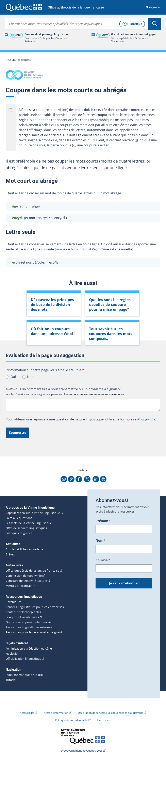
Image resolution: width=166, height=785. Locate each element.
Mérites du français (19, 585)
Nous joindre (153, 7)
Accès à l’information (56, 713)
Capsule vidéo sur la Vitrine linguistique (33, 513)
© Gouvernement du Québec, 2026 (81, 750)
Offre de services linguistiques (26, 528)
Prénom (103, 521)
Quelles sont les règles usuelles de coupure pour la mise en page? (110, 304)
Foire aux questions (19, 518)
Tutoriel (11, 680)
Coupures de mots (19, 60)
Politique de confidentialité (71, 720)
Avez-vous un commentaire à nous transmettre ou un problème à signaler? (63, 389)
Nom (100, 540)
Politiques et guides (19, 533)
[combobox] (76, 24)
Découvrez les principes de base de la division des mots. (52, 304)
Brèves (10, 554)
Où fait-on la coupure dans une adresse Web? (52, 331)
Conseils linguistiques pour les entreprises (35, 607)
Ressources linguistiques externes (29, 627)
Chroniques (13, 602)
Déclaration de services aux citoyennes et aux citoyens (110, 713)
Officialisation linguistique (23, 658)
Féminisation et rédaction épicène (29, 648)
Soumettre (17, 432)
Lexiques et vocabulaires (22, 617)
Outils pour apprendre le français (28, 622)
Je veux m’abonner (124, 583)
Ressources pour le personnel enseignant (34, 632)
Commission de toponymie (24, 575)
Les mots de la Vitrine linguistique (29, 523)
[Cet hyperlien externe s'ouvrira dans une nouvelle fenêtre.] (24, 7)
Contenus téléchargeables (23, 612)
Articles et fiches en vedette (24, 549)
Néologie (12, 653)
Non (30, 376)
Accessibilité (27, 713)
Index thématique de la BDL (24, 675)
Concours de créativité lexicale (26, 580)
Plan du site (104, 720)
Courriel (103, 560)
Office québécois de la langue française (76, 7)
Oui (13, 376)
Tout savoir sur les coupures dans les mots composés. (110, 333)
